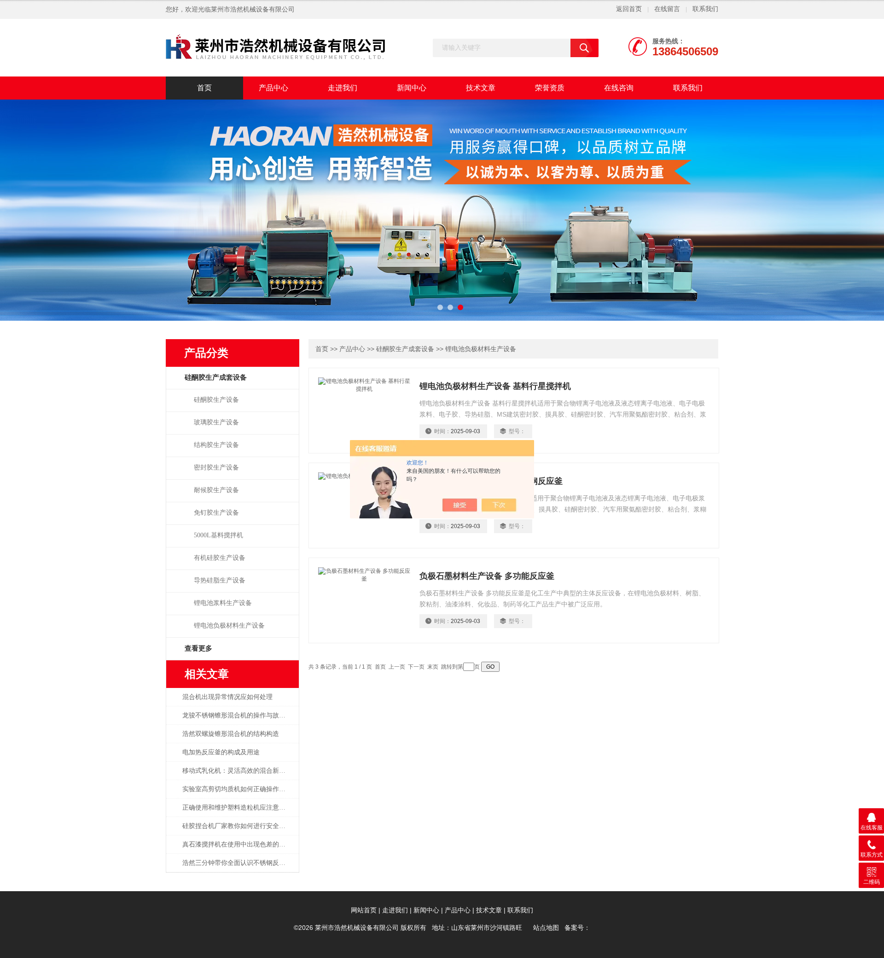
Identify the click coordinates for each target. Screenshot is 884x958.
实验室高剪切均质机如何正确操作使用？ (238, 789)
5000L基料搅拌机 (218, 535)
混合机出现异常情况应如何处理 (227, 697)
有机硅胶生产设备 (219, 557)
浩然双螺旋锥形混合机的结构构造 (230, 733)
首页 (204, 88)
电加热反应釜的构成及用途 (221, 752)
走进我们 (342, 88)
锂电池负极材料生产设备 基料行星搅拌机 (495, 386)
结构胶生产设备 (216, 444)
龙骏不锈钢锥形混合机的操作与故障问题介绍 (238, 715)
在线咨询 (619, 88)
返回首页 (629, 9)
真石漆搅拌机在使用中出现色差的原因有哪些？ (238, 844)
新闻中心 (411, 88)
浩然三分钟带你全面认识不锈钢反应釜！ (238, 862)
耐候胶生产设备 (216, 490)
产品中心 (273, 88)
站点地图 (546, 927)
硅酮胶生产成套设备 (405, 349)
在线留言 (667, 9)
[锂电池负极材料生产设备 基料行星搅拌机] (364, 409)
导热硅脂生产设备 (219, 580)
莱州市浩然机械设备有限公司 (253, 9)
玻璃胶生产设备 (216, 422)
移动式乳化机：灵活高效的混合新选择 (237, 770)
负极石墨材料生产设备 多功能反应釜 (486, 576)
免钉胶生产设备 (216, 512)
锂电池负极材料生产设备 (229, 625)
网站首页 (364, 910)
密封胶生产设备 (216, 467)
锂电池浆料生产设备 (223, 602)
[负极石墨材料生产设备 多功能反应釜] (364, 599)
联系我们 (705, 9)
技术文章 (480, 88)
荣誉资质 (549, 88)
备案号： (577, 927)
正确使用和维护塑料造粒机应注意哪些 (237, 807)
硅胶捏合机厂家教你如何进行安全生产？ (238, 826)
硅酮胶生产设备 (216, 399)
